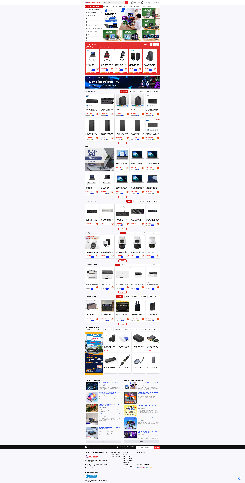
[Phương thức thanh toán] (144, 467)
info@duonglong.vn (94, 472)
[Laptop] (112, 35)
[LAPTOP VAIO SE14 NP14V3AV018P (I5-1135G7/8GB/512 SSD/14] (107, 179)
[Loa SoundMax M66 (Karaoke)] (92, 306)
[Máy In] (151, 24)
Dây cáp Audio (128, 329)
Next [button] (139, 19)
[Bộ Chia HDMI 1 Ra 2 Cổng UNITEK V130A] (153, 360)
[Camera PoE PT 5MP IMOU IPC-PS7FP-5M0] (153, 242)
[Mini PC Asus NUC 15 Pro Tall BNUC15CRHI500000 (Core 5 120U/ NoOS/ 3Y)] (153, 125)
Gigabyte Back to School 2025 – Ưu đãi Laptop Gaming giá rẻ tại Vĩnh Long (148, 393)
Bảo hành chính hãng (120, 47)
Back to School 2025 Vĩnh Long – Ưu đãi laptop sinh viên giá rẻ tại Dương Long (148, 406)
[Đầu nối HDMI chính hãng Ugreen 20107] (139, 338)
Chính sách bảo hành (115, 454)
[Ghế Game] (151, 13)
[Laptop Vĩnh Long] (94, 353)
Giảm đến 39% (111, 47)
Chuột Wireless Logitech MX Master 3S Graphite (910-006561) (149, 65)
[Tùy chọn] (112, 69)
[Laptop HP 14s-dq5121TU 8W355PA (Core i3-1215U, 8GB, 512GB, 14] (122, 155)
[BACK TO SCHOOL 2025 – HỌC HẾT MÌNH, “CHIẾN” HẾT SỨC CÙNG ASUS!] (130, 423)
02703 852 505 (102, 470)
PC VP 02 (133, 109)
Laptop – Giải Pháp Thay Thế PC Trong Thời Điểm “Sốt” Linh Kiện (109, 405)
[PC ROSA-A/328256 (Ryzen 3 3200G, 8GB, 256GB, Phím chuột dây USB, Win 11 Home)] (92, 125)
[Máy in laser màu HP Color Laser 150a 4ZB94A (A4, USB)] (122, 274)
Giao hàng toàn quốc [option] (102, 47)
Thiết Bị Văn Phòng (91, 264)
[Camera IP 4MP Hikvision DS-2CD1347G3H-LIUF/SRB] (92, 242)
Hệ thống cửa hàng (142, 2)
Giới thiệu (125, 454)
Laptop (87, 146)
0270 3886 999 (133, 3)
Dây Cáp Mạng (137, 329)
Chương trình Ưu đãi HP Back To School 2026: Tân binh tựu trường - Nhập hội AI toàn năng (148, 383)
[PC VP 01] (122, 101)
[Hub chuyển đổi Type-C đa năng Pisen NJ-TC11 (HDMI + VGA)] (139, 360)
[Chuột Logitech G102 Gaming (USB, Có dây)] (135, 56)
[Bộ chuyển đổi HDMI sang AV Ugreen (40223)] (124, 338)
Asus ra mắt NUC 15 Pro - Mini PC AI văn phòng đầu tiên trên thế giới (109, 428)
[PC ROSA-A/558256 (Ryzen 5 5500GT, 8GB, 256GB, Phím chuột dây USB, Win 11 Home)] (122, 125)
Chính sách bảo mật (127, 458)
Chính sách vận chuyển (115, 456)
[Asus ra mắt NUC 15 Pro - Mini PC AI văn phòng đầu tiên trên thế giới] (92, 433)
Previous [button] (105, 19)
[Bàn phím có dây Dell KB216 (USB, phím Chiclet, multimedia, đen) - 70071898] (122, 211)
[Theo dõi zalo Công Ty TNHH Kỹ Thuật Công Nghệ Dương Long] (89, 447)
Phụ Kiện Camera (89, 329)
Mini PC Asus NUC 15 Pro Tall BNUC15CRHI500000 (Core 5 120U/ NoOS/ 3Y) (152, 134)
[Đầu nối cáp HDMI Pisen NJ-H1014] (124, 360)
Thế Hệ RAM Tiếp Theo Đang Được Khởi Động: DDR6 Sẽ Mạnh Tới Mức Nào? (109, 383)
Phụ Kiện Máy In (99, 329)
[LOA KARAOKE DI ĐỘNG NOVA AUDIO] (107, 306)
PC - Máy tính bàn (90, 91)
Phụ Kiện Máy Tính (90, 201)
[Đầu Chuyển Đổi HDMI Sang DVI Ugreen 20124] (153, 338)
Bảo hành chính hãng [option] (91, 47)
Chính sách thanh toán (128, 460)
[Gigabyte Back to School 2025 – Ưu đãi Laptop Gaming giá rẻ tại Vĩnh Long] (130, 398)
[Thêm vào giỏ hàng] (98, 69)
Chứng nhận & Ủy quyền (128, 466)
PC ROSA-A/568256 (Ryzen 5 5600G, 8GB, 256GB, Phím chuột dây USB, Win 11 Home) (137, 134)
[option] (122, 19)
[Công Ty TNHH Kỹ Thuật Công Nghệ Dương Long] (93, 2)
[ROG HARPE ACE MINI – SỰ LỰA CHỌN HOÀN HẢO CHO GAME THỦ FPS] (130, 434)
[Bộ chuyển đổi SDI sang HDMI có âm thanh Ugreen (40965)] (110, 338)
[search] (126, 2)
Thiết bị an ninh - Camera (92, 233)
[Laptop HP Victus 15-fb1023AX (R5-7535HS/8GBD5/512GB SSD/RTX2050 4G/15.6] (92, 56)
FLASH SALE (90, 44)
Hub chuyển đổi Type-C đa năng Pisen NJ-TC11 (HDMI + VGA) (139, 369)
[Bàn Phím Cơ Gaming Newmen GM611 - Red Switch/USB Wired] (137, 211)
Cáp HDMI (155, 329)
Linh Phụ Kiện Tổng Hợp (92, 327)
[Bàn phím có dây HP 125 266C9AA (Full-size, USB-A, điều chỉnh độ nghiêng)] (92, 211)
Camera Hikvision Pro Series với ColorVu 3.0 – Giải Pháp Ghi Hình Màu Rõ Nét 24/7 (109, 393)
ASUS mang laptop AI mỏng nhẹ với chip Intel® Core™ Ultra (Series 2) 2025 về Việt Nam (109, 414)
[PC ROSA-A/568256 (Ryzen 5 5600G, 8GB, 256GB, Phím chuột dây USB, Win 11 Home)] (137, 125)
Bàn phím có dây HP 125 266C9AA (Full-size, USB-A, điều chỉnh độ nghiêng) (91, 220)
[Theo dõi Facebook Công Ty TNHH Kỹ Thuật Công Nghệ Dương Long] (86, 447)
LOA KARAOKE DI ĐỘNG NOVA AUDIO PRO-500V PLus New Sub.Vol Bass (151, 316)
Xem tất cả (122, 142)
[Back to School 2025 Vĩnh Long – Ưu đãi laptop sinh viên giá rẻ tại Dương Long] (130, 410)
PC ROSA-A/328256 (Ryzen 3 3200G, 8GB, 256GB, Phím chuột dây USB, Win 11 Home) (92, 134)
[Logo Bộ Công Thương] (91, 476)
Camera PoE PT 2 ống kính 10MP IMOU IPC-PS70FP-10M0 (122, 252)
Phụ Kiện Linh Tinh (118, 329)
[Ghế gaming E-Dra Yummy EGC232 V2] (107, 56)
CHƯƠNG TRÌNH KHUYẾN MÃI (133, 380)
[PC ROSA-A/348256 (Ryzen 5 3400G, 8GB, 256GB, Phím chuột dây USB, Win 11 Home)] (107, 125)
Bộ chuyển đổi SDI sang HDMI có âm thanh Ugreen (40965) (110, 348)
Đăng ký (157, 447)
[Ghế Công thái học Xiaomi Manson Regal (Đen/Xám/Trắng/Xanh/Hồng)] (121, 56)
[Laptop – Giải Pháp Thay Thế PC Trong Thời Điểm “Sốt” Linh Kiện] (92, 408)
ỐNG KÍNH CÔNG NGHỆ (93, 380)
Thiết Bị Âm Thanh (90, 296)
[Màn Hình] (151, 35)
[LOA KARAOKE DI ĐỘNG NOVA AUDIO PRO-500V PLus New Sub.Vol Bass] (153, 306)
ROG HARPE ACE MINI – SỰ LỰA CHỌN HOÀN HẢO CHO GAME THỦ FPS (147, 432)
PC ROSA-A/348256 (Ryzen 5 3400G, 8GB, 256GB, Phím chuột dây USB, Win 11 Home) (107, 134)
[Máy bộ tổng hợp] (122, 82)
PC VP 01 (118, 109)
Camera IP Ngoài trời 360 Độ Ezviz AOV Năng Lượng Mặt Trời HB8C (107, 252)
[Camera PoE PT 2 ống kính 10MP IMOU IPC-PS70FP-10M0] (122, 242)
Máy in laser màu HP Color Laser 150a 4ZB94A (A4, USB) (122, 284)
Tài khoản (149, 1)
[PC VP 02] (137, 101)
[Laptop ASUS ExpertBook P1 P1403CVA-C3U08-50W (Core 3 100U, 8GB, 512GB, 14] (137, 179)
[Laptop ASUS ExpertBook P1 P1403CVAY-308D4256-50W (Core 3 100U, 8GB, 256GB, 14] (152, 155)
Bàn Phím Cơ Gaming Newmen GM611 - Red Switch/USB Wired (136, 220)
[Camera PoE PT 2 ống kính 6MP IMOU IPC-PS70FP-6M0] (137, 242)
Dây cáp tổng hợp (146, 329)
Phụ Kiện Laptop (108, 329)
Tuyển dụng (125, 464)
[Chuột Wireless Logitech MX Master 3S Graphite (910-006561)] (149, 56)
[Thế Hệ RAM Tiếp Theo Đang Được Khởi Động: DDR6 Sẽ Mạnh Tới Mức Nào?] (92, 386)
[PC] (131, 35)
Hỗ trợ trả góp (126, 462)
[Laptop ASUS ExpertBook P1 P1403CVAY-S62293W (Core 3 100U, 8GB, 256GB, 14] (137, 155)
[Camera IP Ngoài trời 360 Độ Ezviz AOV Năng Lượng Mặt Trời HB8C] (107, 242)
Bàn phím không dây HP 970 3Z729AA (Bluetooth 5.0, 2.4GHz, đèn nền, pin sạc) (107, 220)
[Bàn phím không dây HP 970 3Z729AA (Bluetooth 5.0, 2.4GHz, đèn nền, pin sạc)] (107, 211)
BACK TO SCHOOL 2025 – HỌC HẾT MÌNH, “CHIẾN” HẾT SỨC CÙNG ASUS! (147, 418)
